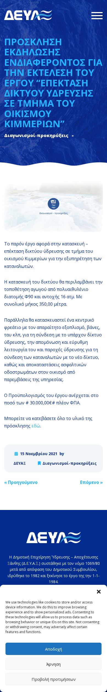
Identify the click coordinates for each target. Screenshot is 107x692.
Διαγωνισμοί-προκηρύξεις (70, 463)
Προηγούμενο (21, 482)
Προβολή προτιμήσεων (54, 679)
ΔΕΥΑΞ (19, 463)
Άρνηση (53, 664)
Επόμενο (91, 482)
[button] (99, 591)
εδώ (36, 426)
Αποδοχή (53, 649)
